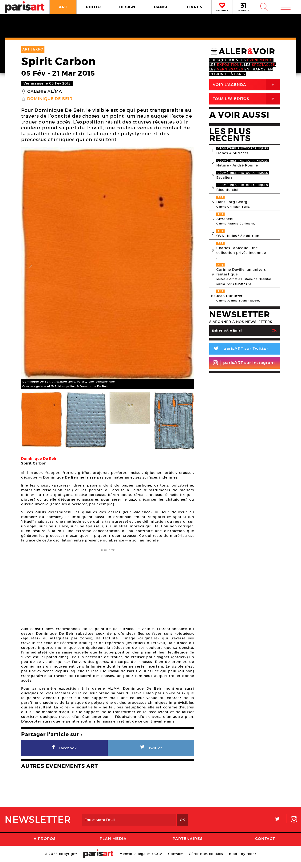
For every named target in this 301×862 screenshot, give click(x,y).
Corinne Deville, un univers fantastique (241, 271)
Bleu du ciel (227, 190)
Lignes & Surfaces (232, 153)
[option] (107, 268)
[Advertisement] (107, 586)
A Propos (45, 838)
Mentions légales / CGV (140, 854)
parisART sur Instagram (249, 362)
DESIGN (127, 6)
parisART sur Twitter (240, 349)
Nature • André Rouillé (237, 165)
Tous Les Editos (244, 98)
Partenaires (188, 838)
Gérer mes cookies (206, 854)
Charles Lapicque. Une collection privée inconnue (241, 250)
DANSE (161, 6)
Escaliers (224, 177)
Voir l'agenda (244, 84)
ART (63, 6)
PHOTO (93, 6)
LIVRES (194, 6)
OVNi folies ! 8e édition (237, 236)
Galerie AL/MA (44, 91)
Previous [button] (30, 267)
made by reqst (242, 854)
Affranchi (225, 219)
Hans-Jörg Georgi (232, 202)
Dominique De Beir (49, 99)
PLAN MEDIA (113, 838)
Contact (265, 838)
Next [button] (184, 267)
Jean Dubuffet (229, 296)
